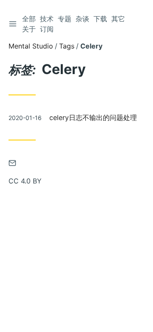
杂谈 (82, 18)
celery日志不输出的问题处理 (93, 117)
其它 (118, 18)
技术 (47, 18)
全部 (29, 18)
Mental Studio (30, 46)
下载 (100, 18)
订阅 (47, 29)
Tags (66, 46)
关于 (29, 29)
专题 (64, 18)
